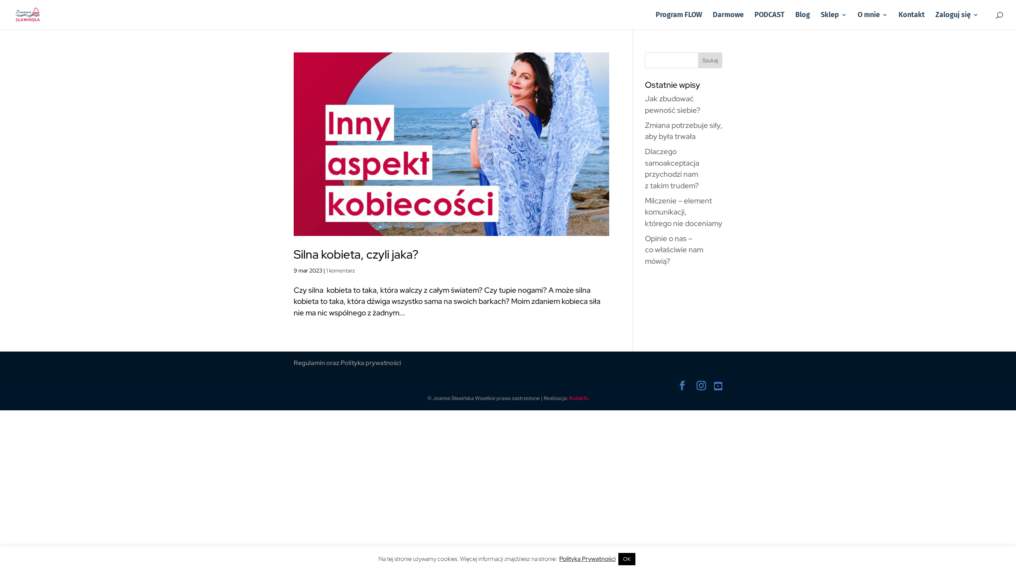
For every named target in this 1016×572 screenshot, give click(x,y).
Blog (802, 15)
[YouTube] (718, 386)
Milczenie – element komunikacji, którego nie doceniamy (683, 212)
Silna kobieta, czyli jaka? (356, 254)
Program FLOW (679, 15)
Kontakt (912, 15)
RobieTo (579, 398)
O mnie (869, 15)
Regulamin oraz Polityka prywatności (347, 363)
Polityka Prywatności (587, 559)
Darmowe (728, 15)
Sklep (830, 15)
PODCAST (769, 15)
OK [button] (627, 559)
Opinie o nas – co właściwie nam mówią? (674, 250)
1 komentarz (340, 270)
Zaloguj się (953, 15)
